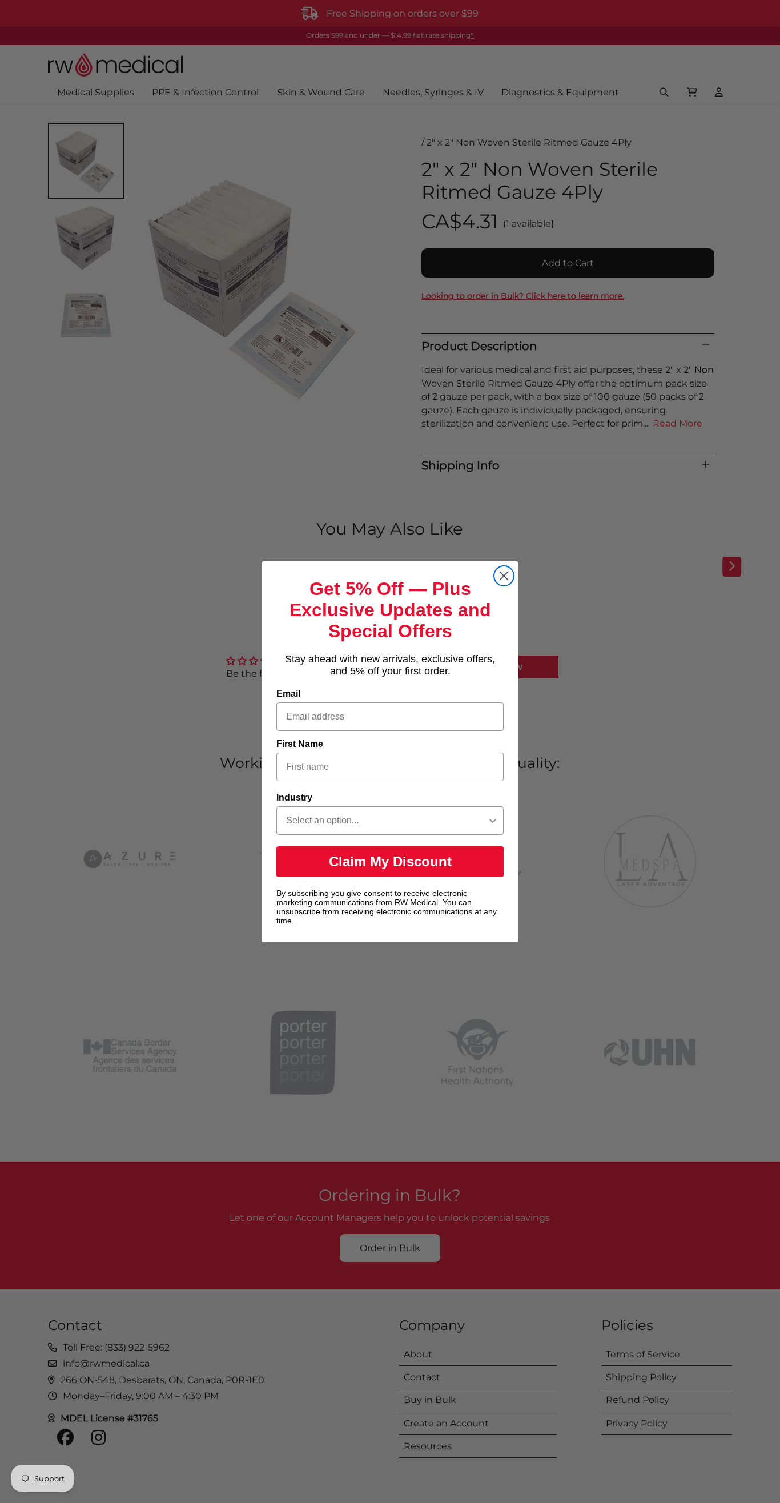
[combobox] (386, 820)
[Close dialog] (504, 576)
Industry (294, 797)
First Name (299, 744)
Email (288, 693)
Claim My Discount (390, 861)
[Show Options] (492, 820)
